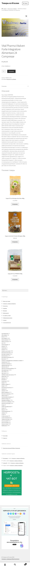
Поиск (15, 564)
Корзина (5, 308)
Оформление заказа (7, 318)
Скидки (4, 320)
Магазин (5, 310)
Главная (4, 8)
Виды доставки (6, 301)
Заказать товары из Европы (9, 303)
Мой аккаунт (6, 313)
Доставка (5, 435)
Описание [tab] (4, 86)
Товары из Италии (10, 3)
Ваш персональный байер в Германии (11, 448)
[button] (26, 16)
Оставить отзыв (6, 315)
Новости (5, 438)
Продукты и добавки (12, 8)
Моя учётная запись (5, 564)
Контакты (5, 306)
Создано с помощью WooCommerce (10, 559)
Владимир (5, 458)
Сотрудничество (7, 322)
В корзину (11, 71)
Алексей (5, 463)
